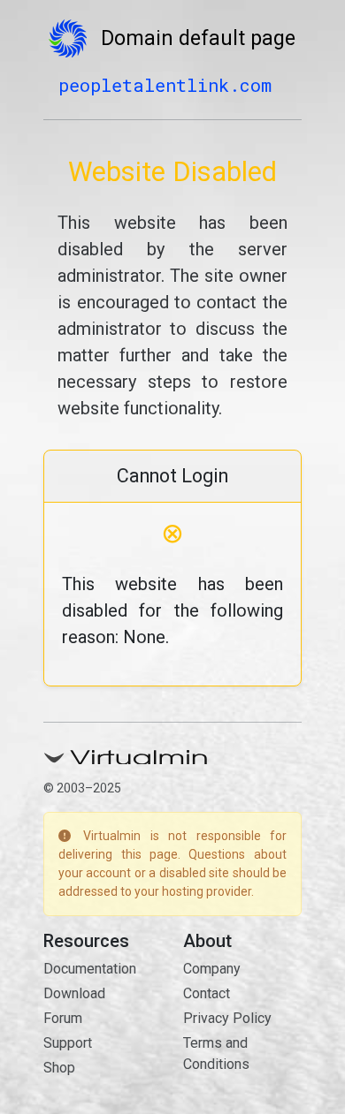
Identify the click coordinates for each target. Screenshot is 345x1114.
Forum (62, 1018)
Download (74, 993)
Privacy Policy (227, 1018)
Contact (206, 993)
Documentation (89, 968)
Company (212, 968)
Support (67, 1042)
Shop (59, 1067)
